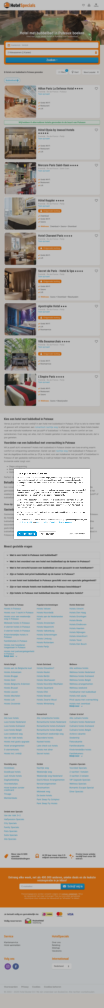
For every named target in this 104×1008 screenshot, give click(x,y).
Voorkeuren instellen (77, 534)
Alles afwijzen (47, 533)
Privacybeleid (26, 522)
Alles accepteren (27, 533)
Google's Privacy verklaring (61, 522)
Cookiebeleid (41, 522)
